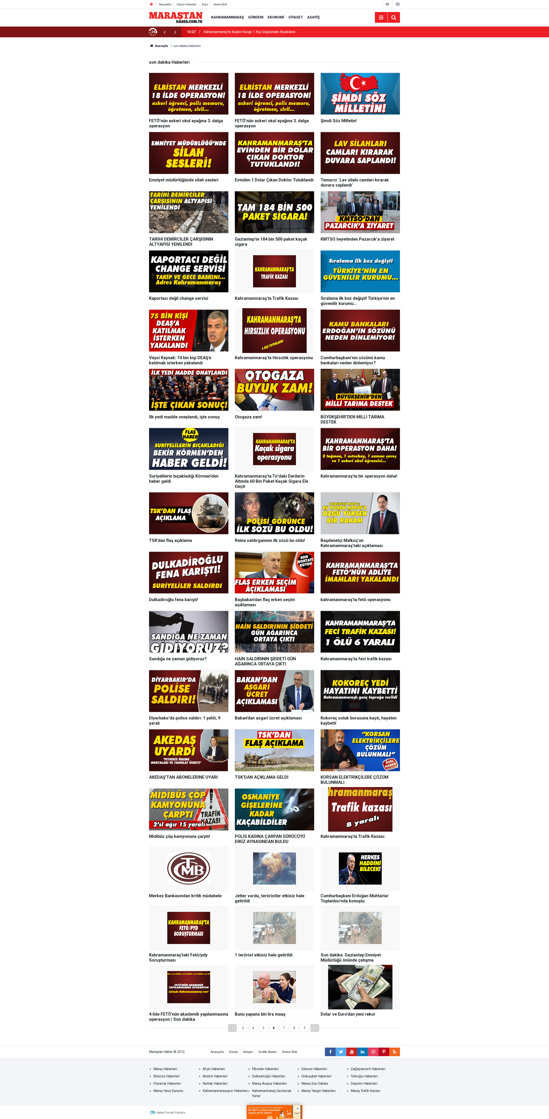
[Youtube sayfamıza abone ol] (351, 1052)
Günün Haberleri (186, 4)
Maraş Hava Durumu (168, 1091)
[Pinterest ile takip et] (384, 1052)
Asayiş (313, 17)
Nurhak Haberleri (215, 1083)
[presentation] (164, 32)
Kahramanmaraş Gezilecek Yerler (271, 1093)
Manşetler (165, 4)
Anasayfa (217, 1052)
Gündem (255, 17)
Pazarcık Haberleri (167, 1083)
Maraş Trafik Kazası (365, 1091)
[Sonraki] (315, 1028)
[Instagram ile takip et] (373, 1052)
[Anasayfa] (151, 4)
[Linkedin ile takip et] (362, 1052)
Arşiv (205, 4)
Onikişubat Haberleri (316, 1076)
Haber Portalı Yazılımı (170, 1112)
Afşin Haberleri (214, 1069)
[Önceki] (232, 1028)
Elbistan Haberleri (265, 1069)
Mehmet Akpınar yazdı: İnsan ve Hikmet (233, 32)
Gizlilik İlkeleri (267, 1052)
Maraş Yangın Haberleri (318, 1091)
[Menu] (381, 18)
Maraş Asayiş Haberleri (269, 1083)
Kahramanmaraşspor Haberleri (225, 1091)
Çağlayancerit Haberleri (368, 1069)
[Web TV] (387, 4)
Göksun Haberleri (314, 1069)
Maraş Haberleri (165, 1069)
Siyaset (295, 17)
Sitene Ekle (220, 4)
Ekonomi (276, 17)
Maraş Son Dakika (314, 1083)
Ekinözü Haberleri (166, 1076)
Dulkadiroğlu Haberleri (268, 1076)
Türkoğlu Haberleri (364, 1076)
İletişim (248, 1052)
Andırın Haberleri (215, 1076)
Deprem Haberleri (364, 1083)
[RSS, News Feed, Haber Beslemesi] (394, 1052)
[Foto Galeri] (397, 4)
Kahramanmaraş (227, 17)
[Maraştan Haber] (176, 17)
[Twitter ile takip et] (341, 1052)
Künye (233, 1052)
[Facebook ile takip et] (330, 1052)
